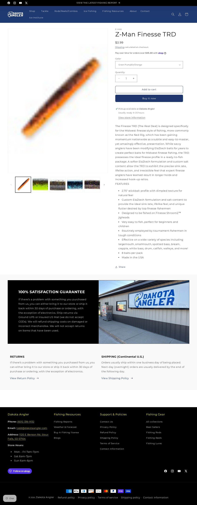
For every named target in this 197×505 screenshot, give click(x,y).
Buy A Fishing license (66, 432)
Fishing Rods (153, 432)
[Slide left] (11, 184)
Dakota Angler (45, 497)
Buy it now (149, 98)
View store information (131, 117)
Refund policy (66, 497)
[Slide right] (104, 184)
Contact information (155, 497)
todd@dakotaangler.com (31, 428)
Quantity (120, 72)
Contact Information (112, 448)
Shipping (119, 47)
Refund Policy (108, 432)
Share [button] (122, 267)
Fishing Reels (154, 437)
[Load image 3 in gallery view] (57, 185)
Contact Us (106, 421)
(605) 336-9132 (25, 421)
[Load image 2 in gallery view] (40, 185)
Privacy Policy (108, 427)
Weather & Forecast (65, 427)
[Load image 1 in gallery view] (23, 185)
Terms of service (108, 497)
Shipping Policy (109, 437)
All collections (154, 421)
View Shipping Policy (115, 378)
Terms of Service (109, 443)
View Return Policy (22, 378)
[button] (33, 11)
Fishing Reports (63, 421)
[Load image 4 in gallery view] (75, 185)
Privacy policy (86, 497)
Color (118, 58)
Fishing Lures (154, 443)
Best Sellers (153, 427)
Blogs (57, 437)
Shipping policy (130, 497)
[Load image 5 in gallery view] (92, 185)
